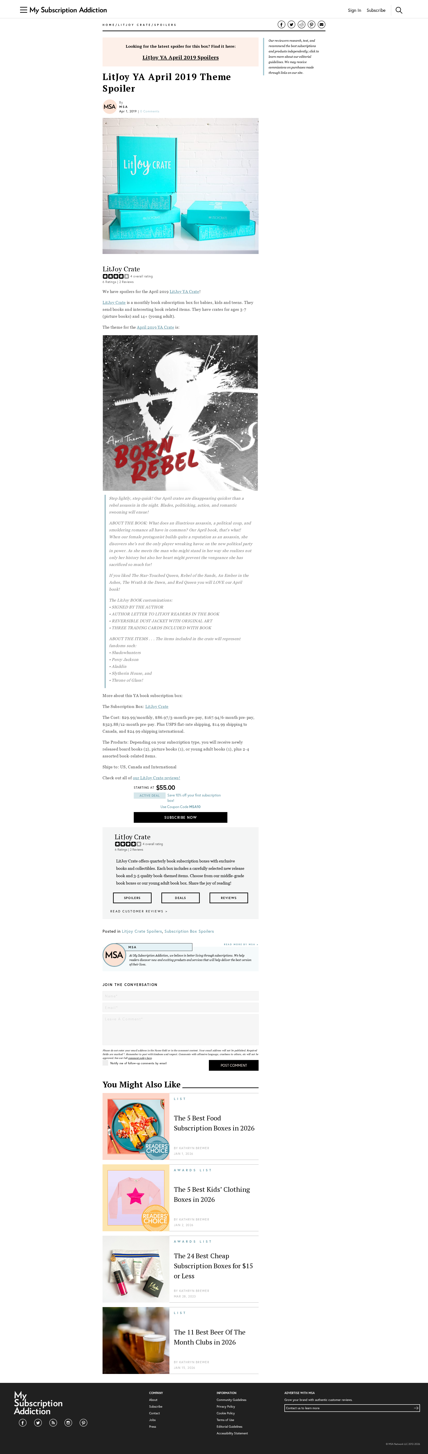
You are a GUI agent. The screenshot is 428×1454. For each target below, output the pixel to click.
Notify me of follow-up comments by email (138, 1063)
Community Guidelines (231, 1400)
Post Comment (234, 1065)
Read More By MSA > (241, 944)
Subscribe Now (180, 817)
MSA (123, 107)
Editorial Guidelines (229, 1426)
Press (152, 1426)
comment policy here (140, 1058)
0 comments (149, 111)
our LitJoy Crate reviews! (156, 777)
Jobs (152, 1420)
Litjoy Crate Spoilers (142, 931)
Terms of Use (225, 1420)
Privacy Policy (226, 1406)
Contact (154, 1413)
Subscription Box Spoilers (189, 931)
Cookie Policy (226, 1413)
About (153, 1400)
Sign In (354, 10)
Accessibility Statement (232, 1433)
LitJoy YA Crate (184, 291)
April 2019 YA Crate (155, 327)
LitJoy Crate (114, 302)
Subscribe (376, 10)
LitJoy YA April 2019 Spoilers (180, 57)
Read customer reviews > (139, 911)
